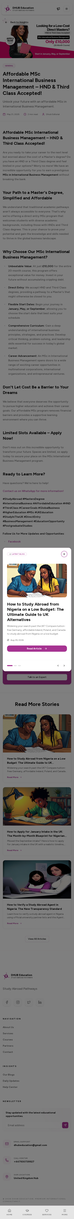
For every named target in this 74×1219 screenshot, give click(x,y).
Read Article (34, 648)
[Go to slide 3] (19, 665)
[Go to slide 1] (10, 665)
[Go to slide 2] (15, 665)
